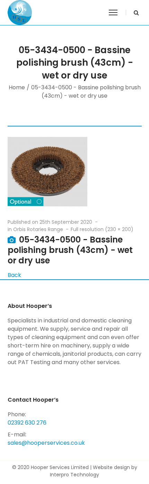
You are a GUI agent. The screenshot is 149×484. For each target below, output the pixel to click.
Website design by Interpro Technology (93, 471)
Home (17, 87)
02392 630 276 (27, 423)
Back (14, 275)
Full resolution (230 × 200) (102, 229)
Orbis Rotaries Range (38, 229)
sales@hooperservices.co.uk (46, 443)
